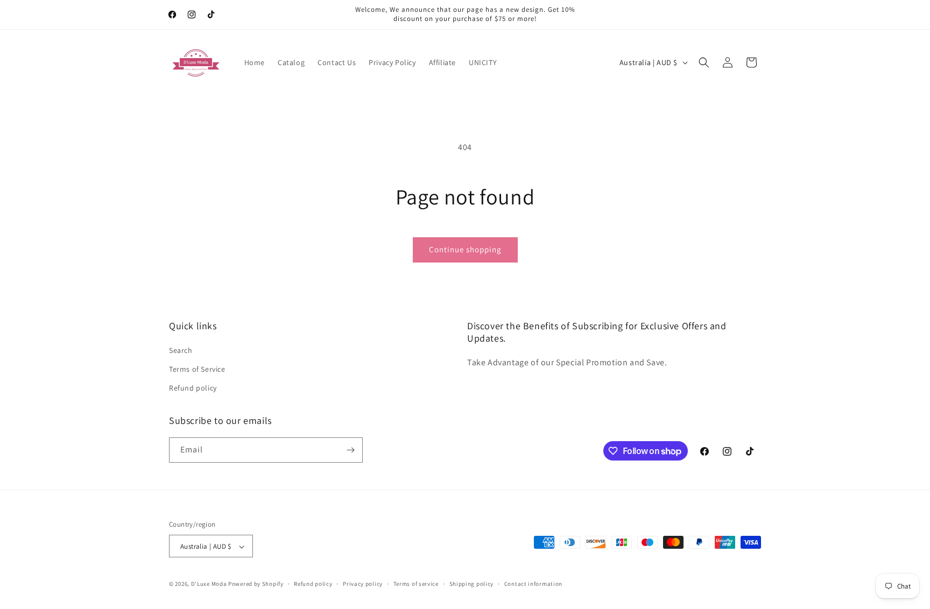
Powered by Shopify (256, 584)
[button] (704, 62)
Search (181, 350)
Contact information (533, 583)
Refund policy (193, 388)
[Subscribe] (350, 450)
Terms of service (416, 583)
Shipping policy (471, 583)
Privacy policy (363, 583)
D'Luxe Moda (209, 584)
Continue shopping (465, 249)
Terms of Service (197, 369)
